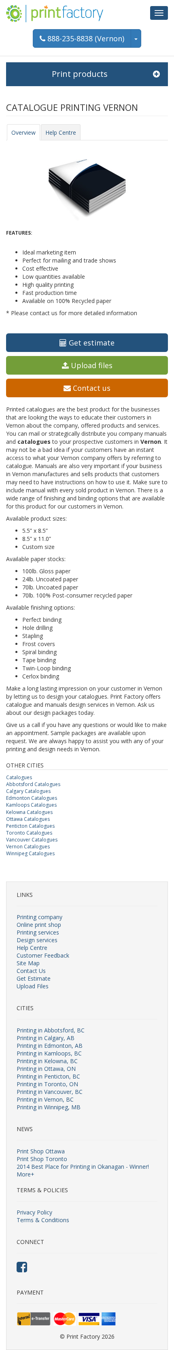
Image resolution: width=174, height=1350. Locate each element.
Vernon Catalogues (28, 846)
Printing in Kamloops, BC (49, 1053)
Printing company (39, 917)
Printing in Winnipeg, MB (49, 1107)
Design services (37, 940)
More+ (25, 1174)
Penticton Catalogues (30, 825)
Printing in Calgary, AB (45, 1038)
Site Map (28, 963)
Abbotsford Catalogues (33, 784)
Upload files (90, 365)
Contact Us (31, 971)
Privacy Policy (34, 1212)
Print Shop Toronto (42, 1159)
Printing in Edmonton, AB (50, 1045)
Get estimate (91, 343)
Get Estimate (34, 978)
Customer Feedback (43, 955)
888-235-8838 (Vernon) (84, 38)
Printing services (38, 932)
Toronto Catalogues (29, 832)
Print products (80, 73)
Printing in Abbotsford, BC (51, 1030)
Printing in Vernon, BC (45, 1099)
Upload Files (33, 986)
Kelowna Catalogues (29, 812)
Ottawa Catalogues (28, 819)
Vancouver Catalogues (31, 839)
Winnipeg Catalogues (30, 853)
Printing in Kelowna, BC (47, 1061)
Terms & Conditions (43, 1220)
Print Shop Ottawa (41, 1151)
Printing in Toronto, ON (47, 1084)
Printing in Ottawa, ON (46, 1068)
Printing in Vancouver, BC (50, 1092)
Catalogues (19, 777)
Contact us (90, 388)
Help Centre (60, 132)
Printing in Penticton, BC (48, 1076)
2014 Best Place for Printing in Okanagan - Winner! (83, 1166)
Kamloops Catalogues (31, 804)
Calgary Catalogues (28, 791)
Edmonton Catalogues (31, 798)
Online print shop (39, 924)
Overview (23, 132)
